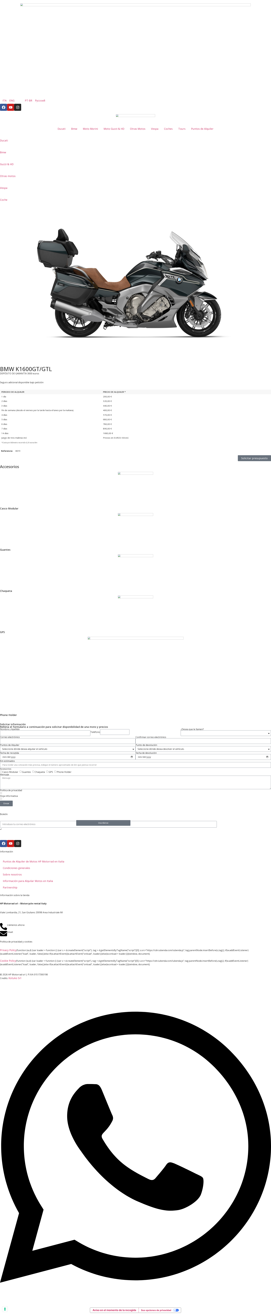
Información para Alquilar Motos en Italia (28, 881)
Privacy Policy (8, 950)
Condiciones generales (16, 868)
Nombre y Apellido (10, 729)
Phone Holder (64, 772)
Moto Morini (90, 128)
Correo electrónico (10, 737)
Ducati (61, 128)
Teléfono (95, 732)
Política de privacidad (11, 790)
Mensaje (4, 774)
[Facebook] (3, 107)
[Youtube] (10, 107)
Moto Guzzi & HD (114, 128)
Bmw (74, 128)
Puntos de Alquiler (202, 128)
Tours (181, 128)
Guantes (26, 772)
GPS (51, 772)
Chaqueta (40, 772)
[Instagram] (17, 107)
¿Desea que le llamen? (192, 729)
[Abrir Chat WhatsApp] (135, 1301)
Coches (168, 128)
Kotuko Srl (14, 978)
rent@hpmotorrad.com (28, 932)
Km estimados (7, 761)
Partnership (10, 887)
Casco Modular (10, 772)
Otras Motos (137, 128)
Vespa (154, 128)
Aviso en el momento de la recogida (114, 1310)
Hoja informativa (9, 796)
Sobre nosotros (12, 874)
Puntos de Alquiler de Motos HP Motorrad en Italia (33, 861)
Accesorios (5, 769)
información (28, 793)
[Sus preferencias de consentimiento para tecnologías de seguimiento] (5, 1309)
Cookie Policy (8, 960)
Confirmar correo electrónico (151, 737)
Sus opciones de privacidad (156, 1310)
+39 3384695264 (34, 925)
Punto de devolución (146, 745)
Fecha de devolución (146, 753)
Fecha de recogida (9, 753)
